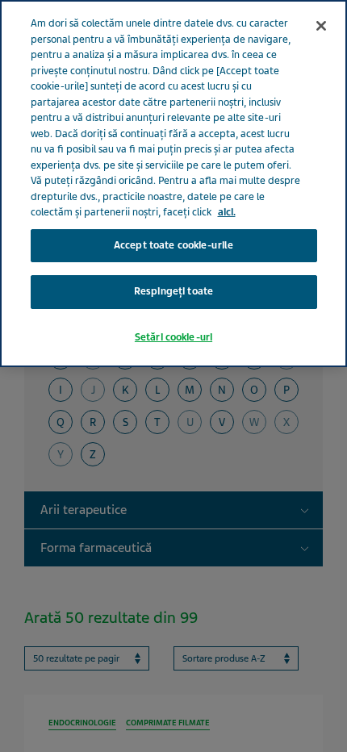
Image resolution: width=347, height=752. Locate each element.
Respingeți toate (173, 291)
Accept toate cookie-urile (173, 245)
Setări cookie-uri (173, 337)
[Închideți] (321, 26)
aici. (227, 212)
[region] (173, 183)
